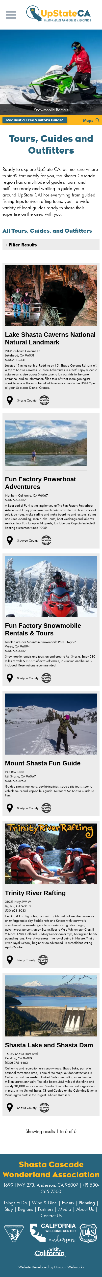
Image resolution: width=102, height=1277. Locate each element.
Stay (8, 1209)
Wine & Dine (44, 1202)
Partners (45, 1209)
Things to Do (15, 1202)
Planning (87, 1202)
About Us (85, 1209)
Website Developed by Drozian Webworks (51, 1267)
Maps (88, 120)
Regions (25, 1209)
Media (64, 1209)
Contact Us (51, 1215)
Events (68, 1202)
